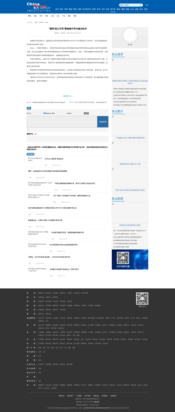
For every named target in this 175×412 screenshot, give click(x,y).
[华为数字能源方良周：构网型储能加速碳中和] (38, 234)
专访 (41, 16)
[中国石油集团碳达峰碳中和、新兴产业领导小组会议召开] (40, 185)
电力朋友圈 (84, 293)
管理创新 (76, 385)
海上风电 (76, 343)
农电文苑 (133, 385)
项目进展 (98, 343)
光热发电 (102, 339)
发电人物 (140, 332)
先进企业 (105, 385)
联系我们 (105, 396)
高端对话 (41, 364)
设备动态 (61, 328)
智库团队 (55, 297)
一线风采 (62, 332)
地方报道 (55, 293)
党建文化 (126, 325)
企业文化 (119, 385)
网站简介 (62, 396)
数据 (70, 9)
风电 (107, 9)
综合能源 (31, 368)
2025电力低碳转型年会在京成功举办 (125, 102)
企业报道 (55, 318)
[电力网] (40, 7)
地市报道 (55, 325)
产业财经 (69, 293)
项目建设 (112, 332)
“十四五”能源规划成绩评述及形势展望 (125, 243)
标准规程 (41, 309)
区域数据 (69, 305)
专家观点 (48, 297)
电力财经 (69, 325)
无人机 (133, 318)
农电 (31, 385)
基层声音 (62, 364)
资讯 (57, 9)
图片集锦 (69, 364)
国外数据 (76, 305)
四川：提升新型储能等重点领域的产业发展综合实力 (129, 230)
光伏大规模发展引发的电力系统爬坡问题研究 (127, 237)
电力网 (130, 44)
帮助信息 (96, 396)
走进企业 (31, 364)
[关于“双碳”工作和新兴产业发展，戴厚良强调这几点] (39, 197)
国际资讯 (62, 293)
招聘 (79, 9)
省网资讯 (48, 325)
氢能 (127, 9)
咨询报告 (41, 301)
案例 (75, 16)
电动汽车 (31, 373)
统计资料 (48, 301)
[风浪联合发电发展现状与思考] (130, 223)
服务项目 (70, 396)
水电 (73, 335)
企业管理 (91, 325)
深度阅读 (76, 293)
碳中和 (113, 9)
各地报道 (48, 332)
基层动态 (55, 332)
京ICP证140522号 (89, 408)
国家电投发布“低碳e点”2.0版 (130, 164)
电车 (141, 9)
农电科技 (98, 385)
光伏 (103, 9)
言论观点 (84, 325)
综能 (136, 9)
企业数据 (84, 305)
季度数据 (55, 305)
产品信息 (145, 339)
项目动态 (137, 339)
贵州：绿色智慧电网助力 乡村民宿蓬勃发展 (127, 98)
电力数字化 (87, 9)
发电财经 (76, 332)
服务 (69, 16)
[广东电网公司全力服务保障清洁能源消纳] (130, 135)
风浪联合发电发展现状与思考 (130, 225)
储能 (123, 9)
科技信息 (62, 335)
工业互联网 (119, 318)
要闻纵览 (41, 385)
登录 (146, 5)
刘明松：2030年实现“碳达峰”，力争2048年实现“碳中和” (49, 257)
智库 (61, 9)
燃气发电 (55, 335)
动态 (35, 16)
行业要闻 (41, 332)
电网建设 (112, 325)
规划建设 (31, 352)
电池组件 (69, 339)
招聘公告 (41, 314)
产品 (63, 16)
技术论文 (47, 388)
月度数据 (48, 305)
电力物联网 (100, 318)
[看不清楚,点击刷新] (86, 113)
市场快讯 (76, 339)
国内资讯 (48, 293)
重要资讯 (41, 293)
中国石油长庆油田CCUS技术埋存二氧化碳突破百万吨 (130, 95)
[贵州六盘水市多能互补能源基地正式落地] (130, 188)
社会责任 (133, 325)
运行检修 (119, 325)
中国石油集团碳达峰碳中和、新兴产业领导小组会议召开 (75, 183)
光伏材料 (116, 339)
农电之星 (112, 385)
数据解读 (98, 305)
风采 (46, 16)
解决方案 (69, 343)
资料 (66, 9)
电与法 (40, 388)
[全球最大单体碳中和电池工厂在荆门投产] (38, 271)
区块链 (127, 318)
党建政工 (91, 385)
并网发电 (109, 339)
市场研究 (84, 318)
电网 (94, 9)
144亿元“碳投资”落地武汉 (53, 159)
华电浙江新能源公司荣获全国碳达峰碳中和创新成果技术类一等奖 (133, 89)
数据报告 (84, 343)
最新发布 (41, 305)
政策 (75, 9)
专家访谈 (41, 297)
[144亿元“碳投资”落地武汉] (35, 160)
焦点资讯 (41, 325)
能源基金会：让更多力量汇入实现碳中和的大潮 (45, 220)
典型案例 (41, 321)
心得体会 (69, 301)
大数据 (107, 318)
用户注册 (87, 396)
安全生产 (105, 325)
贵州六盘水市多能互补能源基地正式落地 (130, 190)
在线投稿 (96, 402)
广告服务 (79, 396)
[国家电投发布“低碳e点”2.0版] (130, 162)
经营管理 (98, 332)
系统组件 (123, 339)
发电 (98, 9)
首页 (36, 22)
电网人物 (41, 328)
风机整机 (91, 343)
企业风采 (140, 325)
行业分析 (55, 301)
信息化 (140, 385)
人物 (52, 16)
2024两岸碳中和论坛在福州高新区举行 (63, 245)
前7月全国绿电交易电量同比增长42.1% (125, 92)
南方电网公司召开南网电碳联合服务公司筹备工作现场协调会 (132, 105)
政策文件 (55, 309)
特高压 (47, 328)
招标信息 (130, 339)
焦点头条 (41, 318)
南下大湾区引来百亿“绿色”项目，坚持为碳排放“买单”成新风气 (94, 102)
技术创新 (54, 328)
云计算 (113, 318)
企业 (132, 9)
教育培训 (31, 381)
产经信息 (62, 318)
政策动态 (48, 309)
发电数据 (84, 332)
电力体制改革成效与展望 (121, 247)
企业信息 (105, 343)
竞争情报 (62, 301)
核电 (78, 335)
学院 (31, 377)
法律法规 (62, 309)
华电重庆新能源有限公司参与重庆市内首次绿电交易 (48, 102)
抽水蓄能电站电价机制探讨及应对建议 (125, 240)
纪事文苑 (41, 335)
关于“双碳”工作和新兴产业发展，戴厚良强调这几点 (71, 196)
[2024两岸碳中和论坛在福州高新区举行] (37, 246)
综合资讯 (48, 318)
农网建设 (62, 385)
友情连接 (113, 396)
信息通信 (145, 318)
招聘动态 (48, 314)
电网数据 (76, 325)
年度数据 (62, 305)
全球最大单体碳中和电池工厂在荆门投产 (64, 269)
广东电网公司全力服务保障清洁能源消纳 (130, 138)
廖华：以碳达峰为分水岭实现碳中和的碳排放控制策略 (47, 171)
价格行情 (95, 339)
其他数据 (91, 305)
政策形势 (62, 325)
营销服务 (98, 325)
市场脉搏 (48, 364)
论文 (46, 321)
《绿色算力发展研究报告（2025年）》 (125, 234)
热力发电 (48, 335)
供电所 (145, 385)
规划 (118, 9)
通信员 (69, 335)
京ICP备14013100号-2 (103, 408)
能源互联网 (91, 318)
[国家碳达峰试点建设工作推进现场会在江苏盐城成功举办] (130, 78)
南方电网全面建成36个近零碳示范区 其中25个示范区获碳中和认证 (52, 208)
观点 (82, 339)
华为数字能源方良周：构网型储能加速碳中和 (67, 232)
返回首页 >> (67, 96)
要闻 (29, 16)
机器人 (138, 318)
